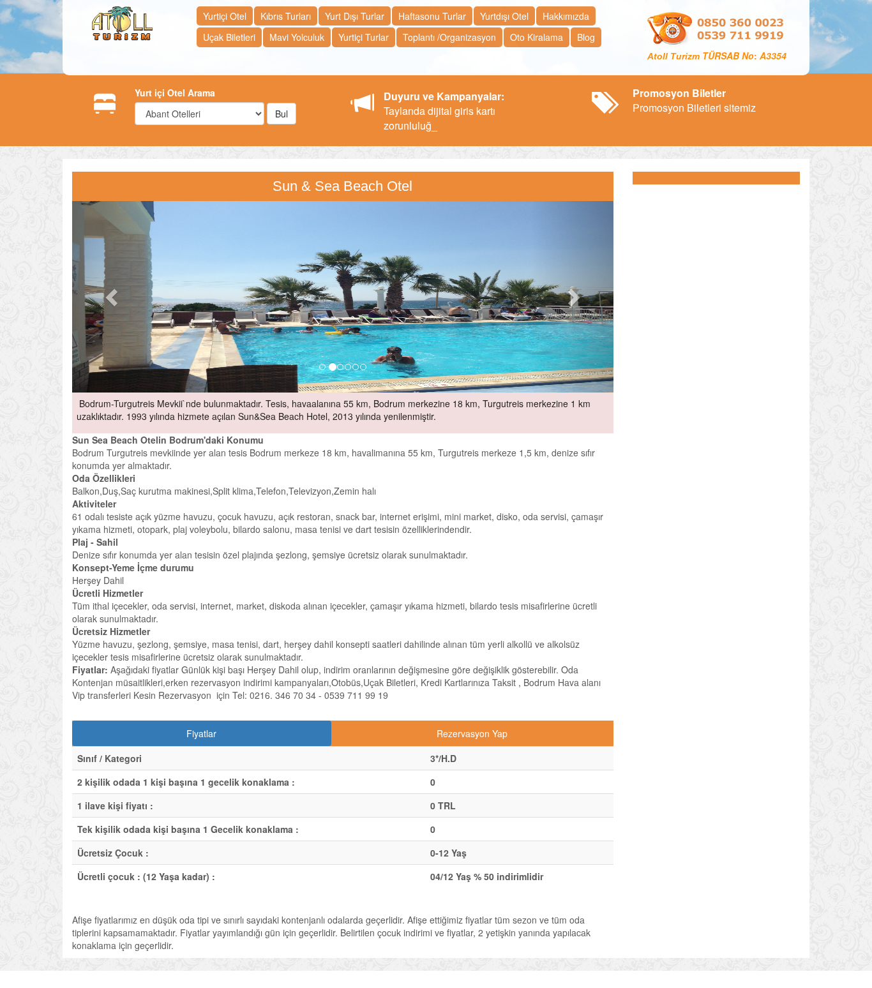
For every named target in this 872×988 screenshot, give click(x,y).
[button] (112, 297)
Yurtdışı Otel (504, 16)
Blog (586, 37)
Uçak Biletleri (229, 37)
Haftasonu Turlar (432, 16)
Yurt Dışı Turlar (354, 16)
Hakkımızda (566, 16)
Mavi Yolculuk (296, 37)
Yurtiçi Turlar (363, 37)
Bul (281, 113)
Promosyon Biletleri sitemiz (694, 100)
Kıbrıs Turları (285, 16)
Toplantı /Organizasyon (449, 37)
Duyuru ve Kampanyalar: (444, 96)
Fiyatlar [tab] (201, 733)
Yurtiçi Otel (224, 16)
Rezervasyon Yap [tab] (472, 733)
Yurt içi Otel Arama (175, 92)
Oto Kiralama (536, 37)
